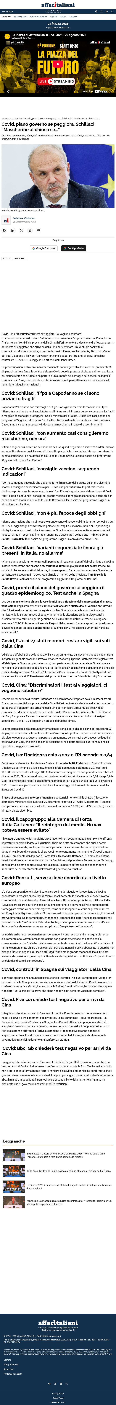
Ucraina (53, 16)
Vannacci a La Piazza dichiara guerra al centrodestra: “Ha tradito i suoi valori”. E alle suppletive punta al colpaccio (69, 1202)
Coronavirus (16, 118)
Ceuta (63, 16)
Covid (6, 258)
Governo (20, 258)
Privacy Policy (58, 1394)
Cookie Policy (58, 1398)
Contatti (7, 1360)
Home (5, 118)
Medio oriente (20, 16)
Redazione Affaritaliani (24, 218)
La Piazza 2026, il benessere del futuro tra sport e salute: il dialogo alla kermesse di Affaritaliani (69, 1187)
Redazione (8, 1369)
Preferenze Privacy (58, 1402)
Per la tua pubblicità (13, 1374)
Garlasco (73, 16)
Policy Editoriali (11, 1364)
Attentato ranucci (38, 16)
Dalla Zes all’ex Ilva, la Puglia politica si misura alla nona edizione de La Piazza (68, 1171)
